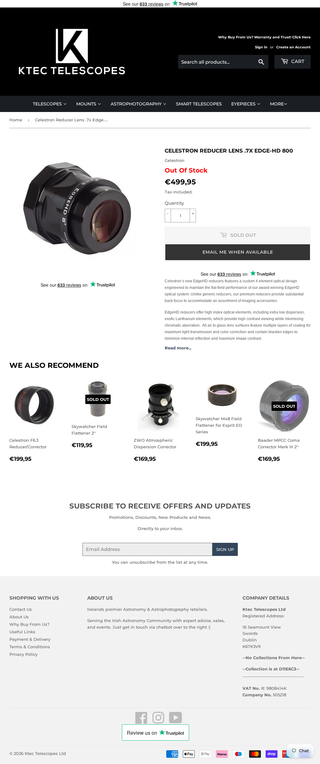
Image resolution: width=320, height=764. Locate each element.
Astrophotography (137, 104)
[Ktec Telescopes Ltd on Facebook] (141, 721)
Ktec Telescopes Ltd (45, 753)
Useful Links (22, 631)
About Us (19, 616)
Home (15, 119)
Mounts (87, 104)
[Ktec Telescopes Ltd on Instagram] (158, 721)
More (277, 104)
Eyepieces (244, 104)
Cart (297, 61)
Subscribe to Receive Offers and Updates (160, 506)
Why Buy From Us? (29, 624)
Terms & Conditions (29, 646)
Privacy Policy (23, 654)
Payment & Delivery (29, 639)
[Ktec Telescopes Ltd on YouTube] (175, 721)
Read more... (178, 347)
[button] (238, 252)
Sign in (261, 47)
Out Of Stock (186, 170)
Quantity (174, 203)
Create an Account (293, 47)
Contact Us (20, 609)
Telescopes (48, 104)
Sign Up (225, 549)
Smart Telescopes (199, 104)
